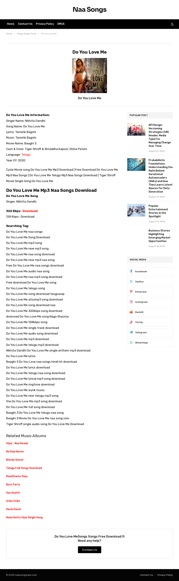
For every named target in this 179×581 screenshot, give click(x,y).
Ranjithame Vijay (17, 476)
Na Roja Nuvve (15, 451)
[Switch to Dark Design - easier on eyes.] (172, 24)
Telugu (26, 154)
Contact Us (25, 23)
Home (10, 23)
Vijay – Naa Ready (17, 443)
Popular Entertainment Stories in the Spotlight (158, 211)
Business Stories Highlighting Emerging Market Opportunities (159, 236)
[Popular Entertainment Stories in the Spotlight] (136, 210)
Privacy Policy (45, 23)
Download (30, 211)
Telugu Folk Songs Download (24, 468)
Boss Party (13, 484)
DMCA (61, 23)
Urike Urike (13, 501)
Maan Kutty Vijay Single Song (24, 517)
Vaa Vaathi (13, 492)
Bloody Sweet (15, 459)
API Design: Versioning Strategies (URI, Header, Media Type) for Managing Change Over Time (160, 136)
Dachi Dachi (13, 509)
